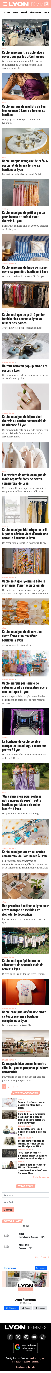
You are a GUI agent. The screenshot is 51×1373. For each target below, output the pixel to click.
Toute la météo (40, 1257)
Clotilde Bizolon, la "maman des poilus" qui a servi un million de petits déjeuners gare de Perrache (31, 1118)
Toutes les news (40, 1177)
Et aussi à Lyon (8, 264)
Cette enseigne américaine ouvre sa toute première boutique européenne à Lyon (24, 1016)
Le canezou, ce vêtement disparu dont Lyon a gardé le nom (32, 1131)
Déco (4, 628)
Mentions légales (37, 1358)
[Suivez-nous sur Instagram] (25, 1339)
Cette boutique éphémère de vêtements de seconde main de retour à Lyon (22, 964)
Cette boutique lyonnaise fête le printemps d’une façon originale (23, 583)
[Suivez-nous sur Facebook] (25, 1288)
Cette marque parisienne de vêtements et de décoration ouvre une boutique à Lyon (24, 687)
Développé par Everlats (25, 1367)
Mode (15, 12)
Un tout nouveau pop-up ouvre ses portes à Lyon (25, 368)
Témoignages (35, 12)
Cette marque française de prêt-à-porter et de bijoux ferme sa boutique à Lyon (25, 165)
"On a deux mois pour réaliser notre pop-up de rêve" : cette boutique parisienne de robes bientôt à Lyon (21, 802)
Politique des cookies (21, 1361)
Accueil (7, 12)
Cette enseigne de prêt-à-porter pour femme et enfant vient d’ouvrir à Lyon (23, 216)
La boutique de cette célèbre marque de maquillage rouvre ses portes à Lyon (24, 745)
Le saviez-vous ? (24, 1111)
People (21, 1162)
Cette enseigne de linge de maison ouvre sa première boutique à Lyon (25, 269)
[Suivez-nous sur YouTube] (34, 1339)
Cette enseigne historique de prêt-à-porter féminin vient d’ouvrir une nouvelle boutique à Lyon (25, 533)
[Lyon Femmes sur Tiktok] (42, 1339)
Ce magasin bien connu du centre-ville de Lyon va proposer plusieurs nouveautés (25, 1067)
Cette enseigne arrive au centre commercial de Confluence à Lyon (24, 853)
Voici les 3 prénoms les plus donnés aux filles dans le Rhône (31, 1104)
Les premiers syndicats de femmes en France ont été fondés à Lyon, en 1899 (31, 1143)
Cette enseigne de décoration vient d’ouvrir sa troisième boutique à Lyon (22, 635)
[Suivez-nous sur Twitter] (17, 1339)
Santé (46, 12)
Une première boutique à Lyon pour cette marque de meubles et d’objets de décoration (25, 909)
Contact (35, 1361)
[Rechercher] (46, 4)
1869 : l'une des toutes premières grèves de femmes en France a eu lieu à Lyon (32, 1155)
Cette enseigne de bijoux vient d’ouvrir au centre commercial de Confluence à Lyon (24, 420)
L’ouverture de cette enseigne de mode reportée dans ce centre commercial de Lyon (24, 479)
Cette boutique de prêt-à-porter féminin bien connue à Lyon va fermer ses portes (23, 318)
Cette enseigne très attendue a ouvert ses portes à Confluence (23, 54)
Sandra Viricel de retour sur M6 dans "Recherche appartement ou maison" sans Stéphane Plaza (32, 1169)
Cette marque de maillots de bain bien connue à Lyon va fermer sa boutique (24, 110)
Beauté (24, 12)
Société (21, 1099)
